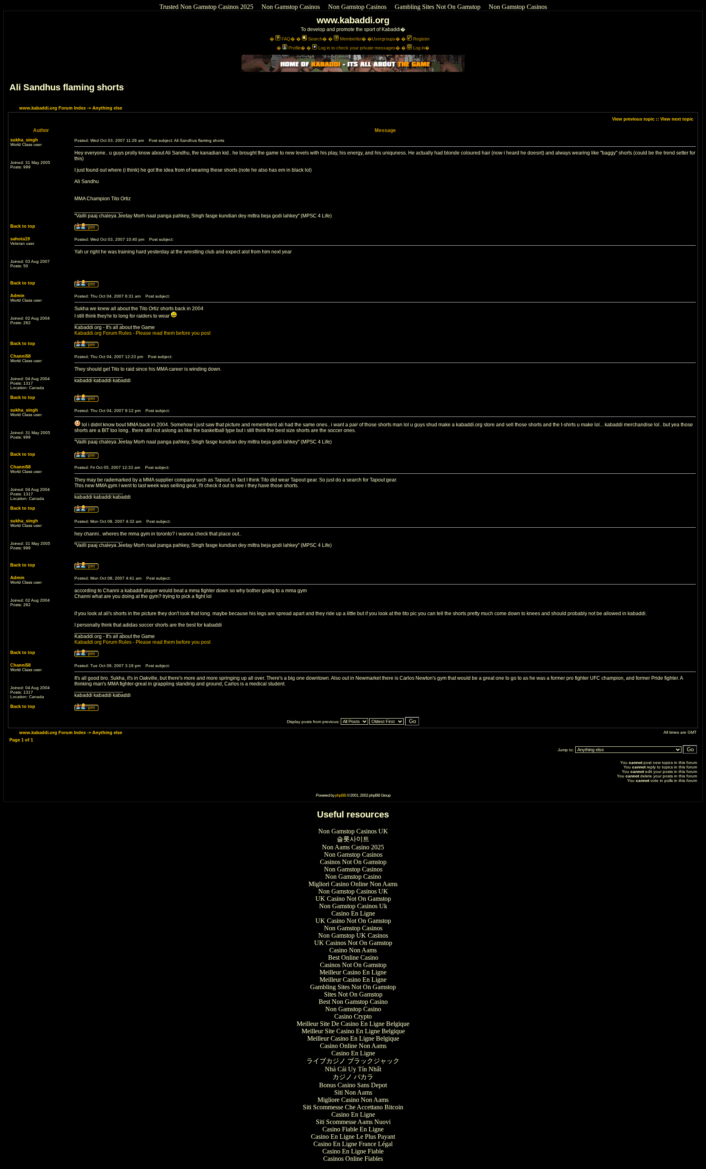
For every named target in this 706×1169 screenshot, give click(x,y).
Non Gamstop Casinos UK (353, 831)
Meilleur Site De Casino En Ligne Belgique (353, 1023)
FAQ (286, 38)
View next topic (676, 118)
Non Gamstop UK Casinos (353, 935)
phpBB (340, 795)
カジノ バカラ (353, 1076)
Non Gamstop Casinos (290, 6)
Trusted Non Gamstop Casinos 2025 (206, 6)
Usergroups (383, 38)
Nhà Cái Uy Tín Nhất (353, 1069)
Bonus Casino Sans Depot (353, 1085)
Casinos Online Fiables (353, 1158)
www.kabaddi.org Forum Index (52, 107)
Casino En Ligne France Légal (353, 1143)
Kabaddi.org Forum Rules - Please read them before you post (142, 333)
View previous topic (633, 118)
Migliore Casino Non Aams (353, 1099)
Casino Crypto (353, 1016)
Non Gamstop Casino (353, 876)
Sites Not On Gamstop (353, 994)
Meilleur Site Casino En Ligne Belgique (353, 1031)
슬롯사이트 (353, 838)
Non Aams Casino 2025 (353, 847)
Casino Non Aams (353, 950)
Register (421, 38)
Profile (294, 47)
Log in (419, 47)
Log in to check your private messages (356, 47)
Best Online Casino (353, 957)
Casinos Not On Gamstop (353, 861)
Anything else (107, 107)
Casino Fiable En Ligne (353, 1129)
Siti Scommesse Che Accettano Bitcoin (353, 1107)
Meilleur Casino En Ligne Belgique (353, 1038)
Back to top (22, 226)
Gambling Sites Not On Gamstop (437, 6)
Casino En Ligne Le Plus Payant (353, 1136)
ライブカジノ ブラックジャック (353, 1060)
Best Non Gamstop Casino (353, 1001)
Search (315, 38)
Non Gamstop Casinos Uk (353, 906)
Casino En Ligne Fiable (353, 1151)
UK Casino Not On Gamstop (353, 898)
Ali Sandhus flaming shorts (66, 87)
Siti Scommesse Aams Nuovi (353, 1121)
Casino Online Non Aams (353, 1045)
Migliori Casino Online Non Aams (353, 883)
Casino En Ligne (353, 913)
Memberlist (351, 38)
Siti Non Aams (353, 1092)
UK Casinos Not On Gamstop (353, 942)
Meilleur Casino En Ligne (353, 972)
